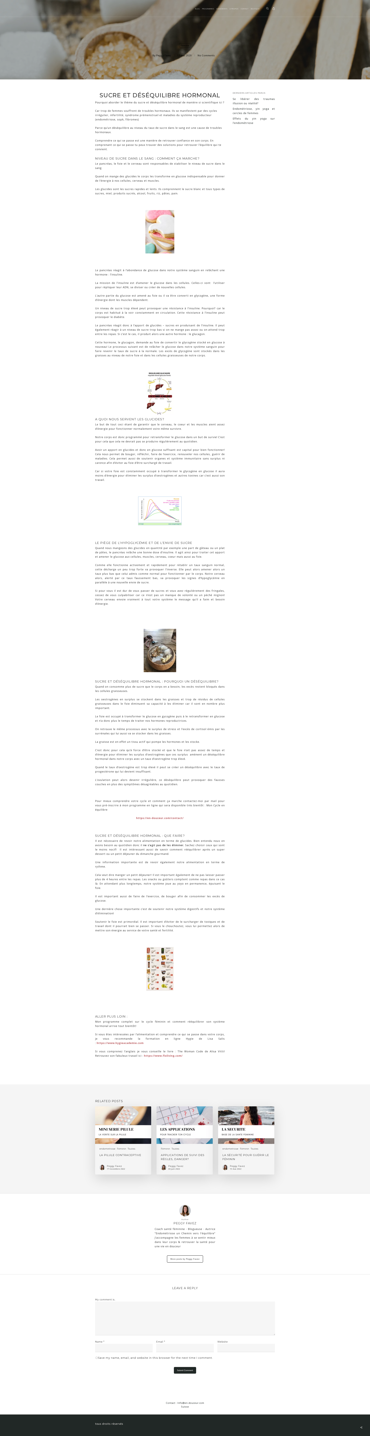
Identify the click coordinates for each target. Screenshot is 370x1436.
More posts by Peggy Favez (185, 1259)
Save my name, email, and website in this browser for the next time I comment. (155, 1357)
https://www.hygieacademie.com (120, 1043)
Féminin (185, 45)
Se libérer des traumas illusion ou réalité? (254, 101)
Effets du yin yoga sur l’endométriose (254, 121)
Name (99, 1341)
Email (160, 1341)
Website (222, 1341)
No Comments (206, 55)
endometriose (107, 1149)
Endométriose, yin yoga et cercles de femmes (254, 111)
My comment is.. (105, 1299)
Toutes (131, 1149)
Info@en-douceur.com (190, 1403)
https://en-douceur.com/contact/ (160, 818)
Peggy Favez (163, 55)
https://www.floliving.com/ (163, 1055)
